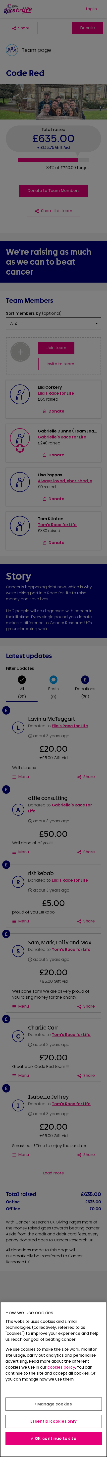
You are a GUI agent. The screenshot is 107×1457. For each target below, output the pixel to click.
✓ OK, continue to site (53, 1438)
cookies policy (61, 1367)
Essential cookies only (53, 1421)
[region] (53, 1379)
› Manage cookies (53, 1404)
